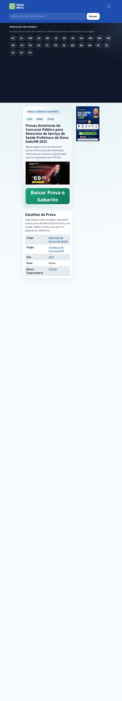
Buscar (93, 16)
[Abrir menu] (108, 6)
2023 (51, 257)
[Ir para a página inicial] (16, 6)
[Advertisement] (61, 80)
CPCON (53, 269)
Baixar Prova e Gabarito (48, 196)
